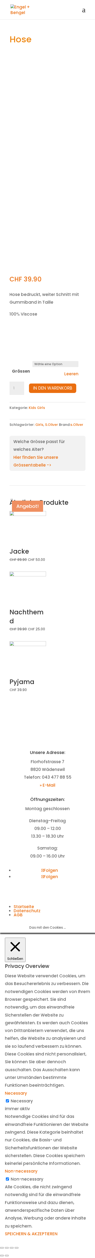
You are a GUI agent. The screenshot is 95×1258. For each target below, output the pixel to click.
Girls (39, 424)
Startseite (24, 907)
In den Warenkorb (52, 388)
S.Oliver (51, 424)
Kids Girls (37, 407)
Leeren (71, 374)
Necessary (22, 1101)
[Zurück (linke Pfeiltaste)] (2, 1255)
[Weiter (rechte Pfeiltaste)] (7, 1255)
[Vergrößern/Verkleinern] (17, 1248)
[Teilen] (7, 1248)
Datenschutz (27, 911)
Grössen (21, 371)
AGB (18, 915)
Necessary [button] (16, 1093)
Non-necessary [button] (21, 1171)
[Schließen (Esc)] (2, 1248)
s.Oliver (76, 424)
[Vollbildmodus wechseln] (12, 1248)
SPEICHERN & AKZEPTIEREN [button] (31, 1234)
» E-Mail (47, 785)
